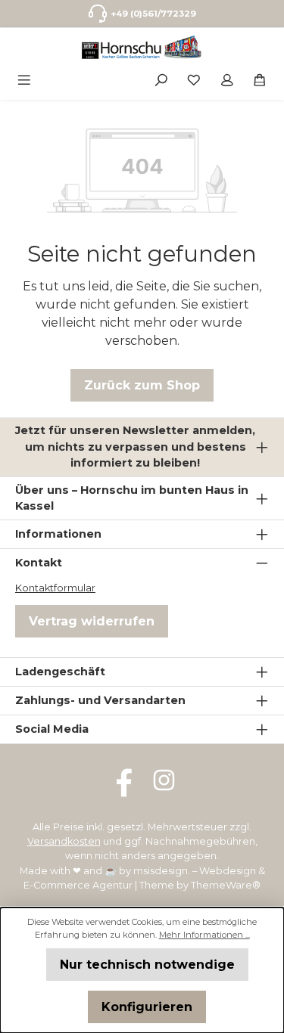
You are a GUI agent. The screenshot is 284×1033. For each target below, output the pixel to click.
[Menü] (24, 79)
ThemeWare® (226, 885)
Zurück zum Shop (142, 385)
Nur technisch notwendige (147, 964)
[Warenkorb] (259, 79)
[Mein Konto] (227, 79)
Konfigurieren (146, 1007)
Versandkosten (64, 841)
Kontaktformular (55, 588)
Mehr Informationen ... (204, 934)
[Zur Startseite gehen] (142, 47)
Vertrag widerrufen (91, 621)
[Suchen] (161, 79)
